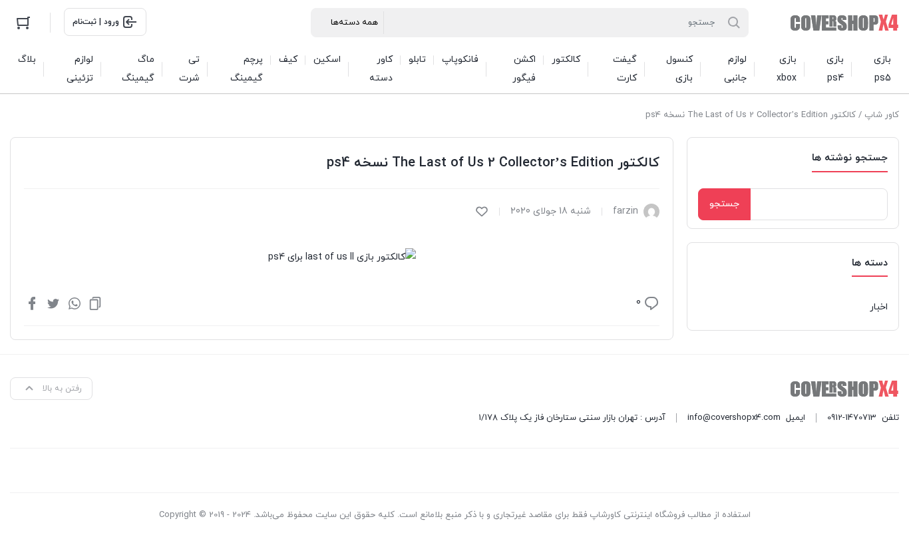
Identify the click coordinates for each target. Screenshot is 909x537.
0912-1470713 (851, 418)
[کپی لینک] (95, 302)
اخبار (879, 307)
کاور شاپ (881, 115)
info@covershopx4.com (734, 418)
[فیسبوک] (32, 302)
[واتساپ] (75, 302)
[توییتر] (53, 302)
